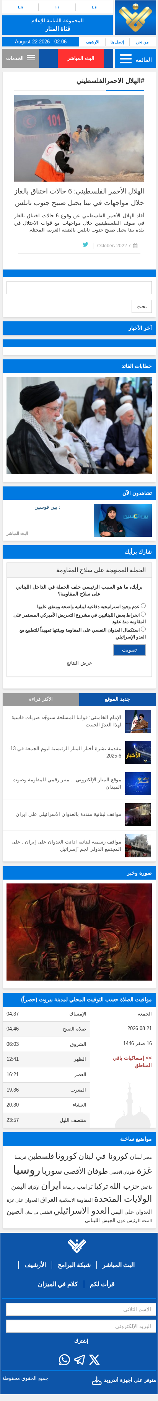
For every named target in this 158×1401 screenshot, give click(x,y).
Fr (57, 7)
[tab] (79, 570)
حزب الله (124, 1186)
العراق (48, 1199)
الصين (15, 1211)
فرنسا (20, 1157)
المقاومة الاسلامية (76, 1200)
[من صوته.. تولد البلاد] (79, 932)
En (20, 7)
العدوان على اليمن (131, 1212)
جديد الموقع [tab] (117, 699)
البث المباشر (80, 58)
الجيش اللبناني (100, 1220)
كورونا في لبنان (103, 1156)
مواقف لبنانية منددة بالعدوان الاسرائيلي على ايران (68, 814)
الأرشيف (92, 42)
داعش (146, 1187)
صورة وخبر (139, 873)
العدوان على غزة (23, 1200)
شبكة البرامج (74, 1265)
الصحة (147, 1221)
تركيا (101, 1186)
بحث (142, 306)
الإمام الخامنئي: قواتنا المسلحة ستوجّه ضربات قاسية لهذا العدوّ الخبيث (66, 721)
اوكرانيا (33, 1187)
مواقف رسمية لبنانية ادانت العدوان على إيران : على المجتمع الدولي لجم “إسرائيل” (66, 845)
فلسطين (41, 1156)
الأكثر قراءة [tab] (41, 699)
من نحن (142, 42)
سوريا (52, 1171)
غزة (144, 1170)
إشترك (81, 1341)
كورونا (66, 1156)
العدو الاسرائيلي (81, 1211)
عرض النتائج (79, 663)
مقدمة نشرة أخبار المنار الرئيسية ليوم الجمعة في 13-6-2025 (65, 752)
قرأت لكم (102, 1284)
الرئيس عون (128, 1220)
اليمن (18, 1186)
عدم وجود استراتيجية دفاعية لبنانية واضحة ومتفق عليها (88, 606)
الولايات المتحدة (123, 1199)
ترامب (85, 1186)
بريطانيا (69, 1187)
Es (94, 7)
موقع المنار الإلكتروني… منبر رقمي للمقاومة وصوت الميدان (67, 783)
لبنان (136, 1156)
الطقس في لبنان (38, 1212)
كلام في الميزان (58, 1284)
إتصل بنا (117, 42)
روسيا (26, 1169)
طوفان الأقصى (86, 1171)
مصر (147, 1157)
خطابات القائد (137, 366)
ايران (51, 1185)
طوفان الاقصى (122, 1172)
